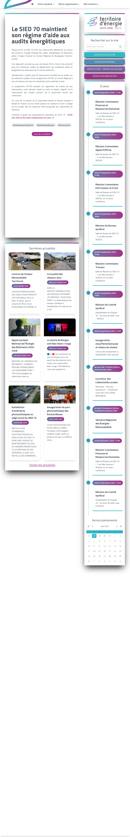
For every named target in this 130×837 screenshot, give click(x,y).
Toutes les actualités (42, 465)
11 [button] (94, 546)
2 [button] (120, 536)
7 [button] (109, 541)
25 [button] (94, 556)
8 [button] (115, 541)
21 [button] (110, 551)
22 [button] (115, 551)
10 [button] (89, 546)
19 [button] (99, 551)
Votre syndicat (45, 4)
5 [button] (99, 541)
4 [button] (94, 541)
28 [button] (110, 556)
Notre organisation (68, 4)
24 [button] (89, 556)
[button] (94, 536)
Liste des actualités (42, 134)
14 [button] (110, 546)
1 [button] (115, 536)
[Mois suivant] (117, 526)
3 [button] (89, 541)
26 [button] (99, 556)
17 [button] (89, 551)
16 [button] (120, 546)
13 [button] (105, 546)
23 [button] (120, 551)
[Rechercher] (120, 46)
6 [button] (104, 541)
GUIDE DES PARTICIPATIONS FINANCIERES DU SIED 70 (42, 116)
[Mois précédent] (92, 526)
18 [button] (94, 551)
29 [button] (99, 536)
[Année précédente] (88, 526)
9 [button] (120, 541)
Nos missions (90, 4)
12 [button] (99, 546)
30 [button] (105, 536)
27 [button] (89, 536)
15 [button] (115, 546)
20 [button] (105, 551)
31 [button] (110, 536)
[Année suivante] (121, 526)
